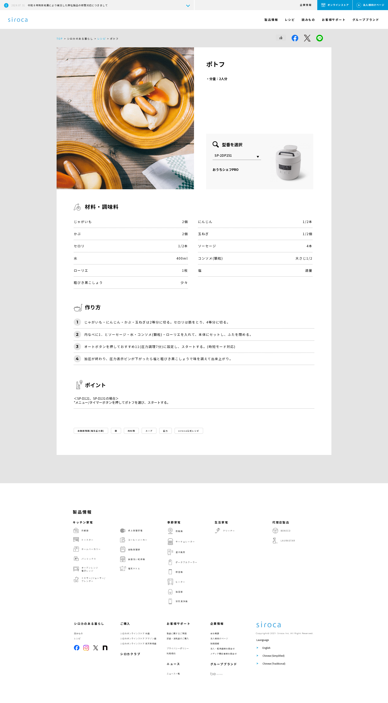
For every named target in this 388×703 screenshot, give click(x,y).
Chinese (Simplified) (274, 655)
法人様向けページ (373, 4)
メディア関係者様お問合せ (223, 653)
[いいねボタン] (281, 38)
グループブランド (365, 20)
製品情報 (271, 20)
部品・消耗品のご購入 (178, 638)
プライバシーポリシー (178, 648)
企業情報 (306, 4)
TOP (60, 38)
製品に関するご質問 (177, 633)
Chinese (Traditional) (274, 663)
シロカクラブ (130, 654)
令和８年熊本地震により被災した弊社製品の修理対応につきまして (60, 5)
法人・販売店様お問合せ (222, 648)
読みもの (308, 20)
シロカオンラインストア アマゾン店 (138, 638)
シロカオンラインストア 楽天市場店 (138, 643)
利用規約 (171, 653)
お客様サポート (334, 20)
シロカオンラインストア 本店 (135, 633)
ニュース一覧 (173, 673)
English (266, 647)
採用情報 (214, 643)
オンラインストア (338, 4)
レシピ (290, 20)
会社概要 (214, 633)
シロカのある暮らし (89, 624)
